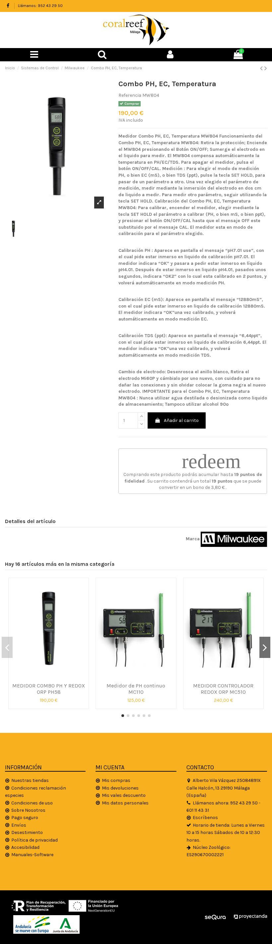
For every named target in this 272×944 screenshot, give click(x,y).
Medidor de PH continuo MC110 (135, 688)
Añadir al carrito (181, 420)
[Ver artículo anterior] (262, 68)
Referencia (129, 95)
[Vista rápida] (48, 676)
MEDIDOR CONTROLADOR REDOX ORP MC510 (223, 688)
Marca (193, 539)
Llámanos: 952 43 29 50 (40, 5)
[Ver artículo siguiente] (265, 68)
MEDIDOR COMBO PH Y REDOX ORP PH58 (48, 688)
